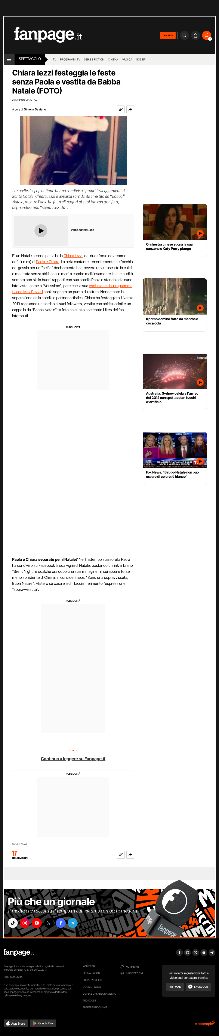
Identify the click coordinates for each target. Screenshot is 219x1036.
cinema (113, 59)
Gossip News (20, 844)
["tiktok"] (13, 923)
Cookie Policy (92, 986)
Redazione (89, 1000)
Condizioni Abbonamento (99, 993)
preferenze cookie (95, 1007)
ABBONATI (168, 35)
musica (127, 59)
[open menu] (9, 59)
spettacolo (30, 59)
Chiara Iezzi (73, 255)
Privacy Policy (92, 980)
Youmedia (89, 966)
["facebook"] (61, 923)
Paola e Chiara (47, 261)
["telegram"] (73, 923)
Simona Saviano (35, 109)
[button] (130, 109)
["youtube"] (37, 923)
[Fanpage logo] (43, 35)
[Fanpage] (19, 952)
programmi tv (70, 59)
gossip (141, 59)
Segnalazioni (92, 973)
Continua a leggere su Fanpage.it (73, 758)
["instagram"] (25, 923)
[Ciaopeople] (205, 1024)
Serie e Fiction (94, 59)
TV (54, 59)
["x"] (49, 923)
